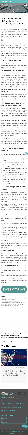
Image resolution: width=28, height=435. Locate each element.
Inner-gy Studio (17, 433)
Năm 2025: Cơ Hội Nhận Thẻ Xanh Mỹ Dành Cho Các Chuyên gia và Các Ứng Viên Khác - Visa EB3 (14, 373)
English (11, 1)
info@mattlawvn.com (9, 410)
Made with (10, 433)
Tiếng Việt (4, 1)
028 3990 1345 (10, 407)
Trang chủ (10, 9)
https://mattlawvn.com (12, 301)
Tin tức (14, 9)
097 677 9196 (18, 407)
